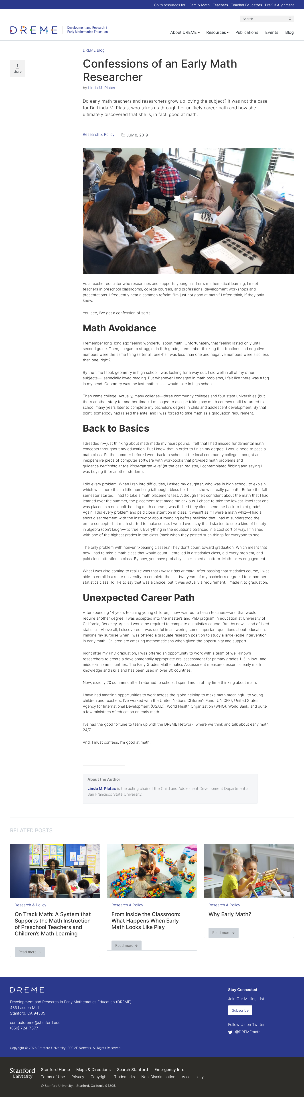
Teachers (220, 5)
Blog (289, 32)
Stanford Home (55, 1069)
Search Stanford (132, 1069)
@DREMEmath (247, 1032)
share (18, 71)
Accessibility (193, 1077)
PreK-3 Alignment (279, 5)
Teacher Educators (246, 5)
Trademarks (124, 1077)
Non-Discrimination (158, 1077)
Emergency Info (169, 1069)
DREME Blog (94, 50)
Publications (246, 32)
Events (271, 32)
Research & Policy (98, 134)
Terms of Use (53, 1077)
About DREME (183, 32)
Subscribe (240, 1010)
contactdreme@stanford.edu (35, 1022)
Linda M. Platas (101, 88)
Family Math (199, 5)
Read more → (29, 952)
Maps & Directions (93, 1069)
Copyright (99, 1077)
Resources (216, 32)
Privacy (77, 1077)
